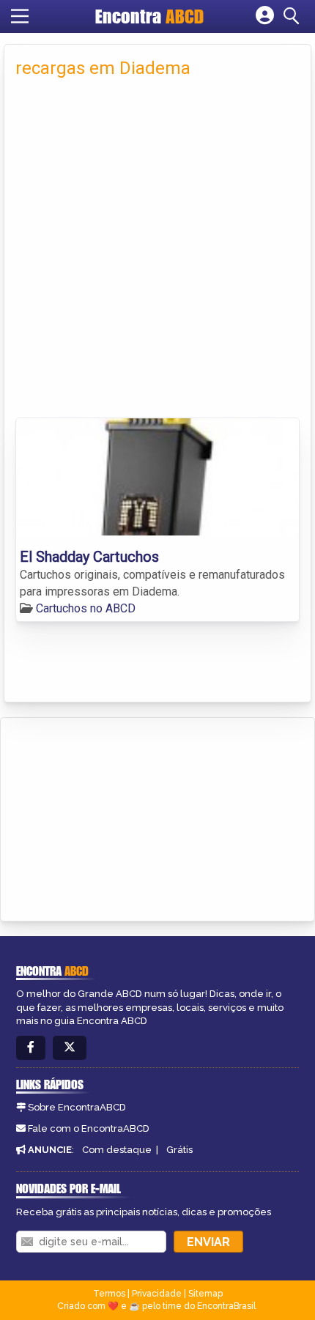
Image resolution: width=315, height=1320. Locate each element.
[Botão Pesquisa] (294, 16)
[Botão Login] (265, 16)
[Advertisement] (157, 252)
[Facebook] (30, 1048)
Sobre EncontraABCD (77, 1107)
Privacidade (157, 1294)
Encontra (149, 16)
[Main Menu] (19, 16)
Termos (109, 1294)
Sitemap (205, 1294)
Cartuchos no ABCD (86, 608)
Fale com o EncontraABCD (88, 1128)
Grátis (179, 1149)
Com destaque (117, 1149)
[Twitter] (69, 1048)
